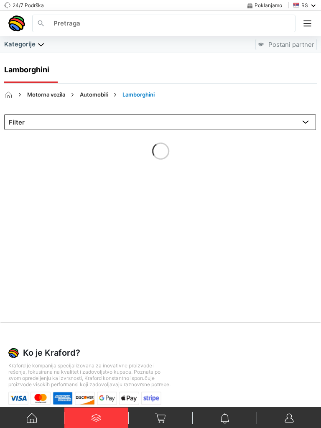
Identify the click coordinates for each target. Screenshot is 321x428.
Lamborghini (138, 94)
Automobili (94, 94)
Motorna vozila (46, 94)
